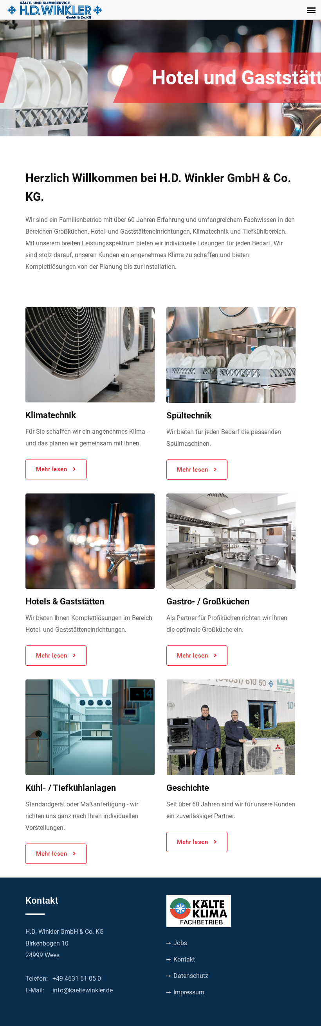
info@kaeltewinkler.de (82, 990)
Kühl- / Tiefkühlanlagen (70, 788)
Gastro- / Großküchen (207, 601)
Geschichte (187, 788)
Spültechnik (189, 415)
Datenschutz (190, 976)
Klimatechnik (50, 415)
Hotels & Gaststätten (64, 601)
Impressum (188, 992)
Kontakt (183, 959)
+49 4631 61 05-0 (76, 978)
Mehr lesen (52, 469)
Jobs (179, 943)
